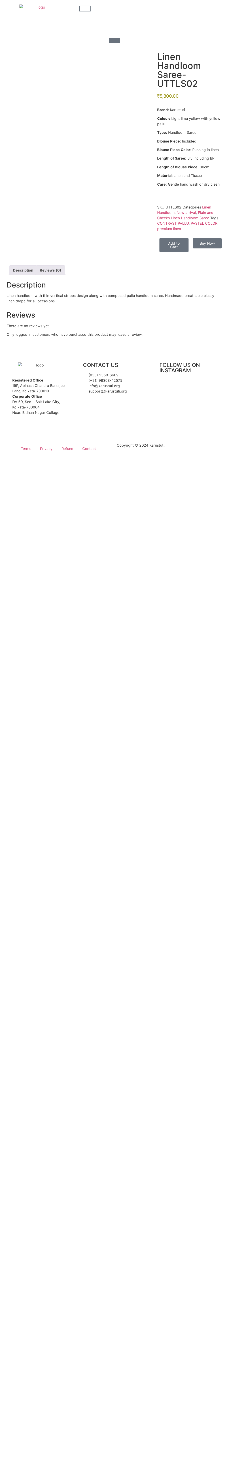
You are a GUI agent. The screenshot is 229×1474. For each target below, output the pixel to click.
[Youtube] (36, 425)
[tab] (23, 270)
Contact (89, 448)
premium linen (169, 228)
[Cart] (85, 8)
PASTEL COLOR (204, 223)
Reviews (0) (50, 270)
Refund (67, 448)
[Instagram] (12, 425)
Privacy (46, 448)
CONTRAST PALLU (173, 223)
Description (23, 270)
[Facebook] (24, 425)
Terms (26, 448)
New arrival (186, 212)
